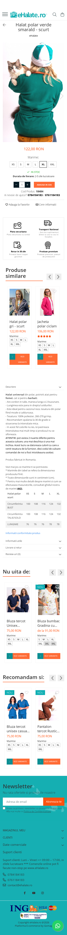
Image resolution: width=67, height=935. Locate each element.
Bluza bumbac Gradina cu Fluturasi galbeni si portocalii (48, 623)
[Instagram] (42, 893)
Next (61, 96)
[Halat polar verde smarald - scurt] (33, 92)
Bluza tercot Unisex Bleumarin (16, 623)
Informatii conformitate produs (23, 533)
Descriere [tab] (11, 386)
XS (13, 164)
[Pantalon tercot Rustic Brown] (48, 705)
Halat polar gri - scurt (18, 323)
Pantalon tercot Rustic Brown (47, 728)
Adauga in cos (44, 184)
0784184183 (15, 874)
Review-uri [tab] (13, 554)
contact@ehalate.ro (19, 885)
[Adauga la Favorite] (27, 292)
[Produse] (5, 14)
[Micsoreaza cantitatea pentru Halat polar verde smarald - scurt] (16, 185)
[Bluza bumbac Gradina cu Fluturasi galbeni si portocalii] (48, 599)
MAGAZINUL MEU (14, 830)
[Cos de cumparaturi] (62, 15)
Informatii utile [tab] (14, 541)
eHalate (33, 35)
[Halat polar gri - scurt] (19, 302)
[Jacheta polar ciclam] (47, 302)
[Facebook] (24, 893)
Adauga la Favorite (19, 204)
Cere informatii (47, 204)
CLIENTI (7, 837)
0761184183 (15, 880)
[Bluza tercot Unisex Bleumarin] (18, 599)
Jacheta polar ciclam (47, 323)
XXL (52, 164)
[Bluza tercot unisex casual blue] (18, 705)
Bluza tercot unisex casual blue (17, 728)
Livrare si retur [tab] (14, 547)
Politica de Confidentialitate (37, 811)
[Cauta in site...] (55, 15)
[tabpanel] (33, 92)
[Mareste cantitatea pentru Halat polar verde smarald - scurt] (27, 185)
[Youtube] (33, 893)
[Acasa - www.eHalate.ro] (28, 14)
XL (43, 164)
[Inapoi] (3, 24)
